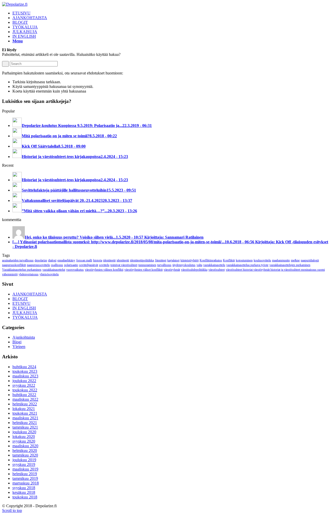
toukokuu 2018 (24, 497)
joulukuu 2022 (24, 380)
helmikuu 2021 (24, 422)
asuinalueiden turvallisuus (18, 260)
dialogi (52, 260)
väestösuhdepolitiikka (194, 269)
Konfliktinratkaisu (211, 260)
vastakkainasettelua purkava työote (247, 265)
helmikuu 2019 (24, 474)
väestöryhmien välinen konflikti (104, 269)
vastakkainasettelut (53, 269)
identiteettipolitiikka (142, 260)
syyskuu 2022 (23, 385)
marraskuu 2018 (25, 483)
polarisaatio (71, 265)
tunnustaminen (147, 265)
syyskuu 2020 (23, 441)
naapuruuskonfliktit (14, 265)
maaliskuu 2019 (25, 469)
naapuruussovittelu (38, 265)
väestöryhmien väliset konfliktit (143, 269)
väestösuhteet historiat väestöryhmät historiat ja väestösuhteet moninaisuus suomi (275, 269)
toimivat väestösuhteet (123, 265)
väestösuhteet (216, 269)
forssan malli (84, 260)
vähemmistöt (10, 274)
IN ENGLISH (24, 308)
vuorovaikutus (75, 269)
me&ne (295, 260)
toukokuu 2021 (24, 413)
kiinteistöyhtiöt (189, 260)
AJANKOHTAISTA (29, 294)
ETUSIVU (21, 303)
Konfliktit (229, 260)
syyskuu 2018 (23, 488)
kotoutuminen (244, 260)
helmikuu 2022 (24, 404)
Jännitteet (160, 260)
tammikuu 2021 (25, 427)
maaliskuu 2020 (25, 446)
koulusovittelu (262, 260)
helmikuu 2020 (24, 450)
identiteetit (109, 260)
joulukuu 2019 (24, 460)
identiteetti (123, 260)
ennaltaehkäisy (66, 260)
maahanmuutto (281, 260)
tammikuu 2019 (25, 478)
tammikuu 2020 (25, 455)
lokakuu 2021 (23, 408)
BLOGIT (20, 299)
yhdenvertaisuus (29, 274)
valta (199, 265)
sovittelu (104, 265)
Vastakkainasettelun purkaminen (21, 269)
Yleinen (18, 346)
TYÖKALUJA (25, 317)
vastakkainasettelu (214, 265)
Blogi (16, 342)
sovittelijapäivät (88, 265)
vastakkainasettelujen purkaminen (289, 265)
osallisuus (57, 265)
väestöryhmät (172, 269)
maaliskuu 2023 (25, 376)
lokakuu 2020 (23, 436)
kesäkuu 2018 (23, 492)
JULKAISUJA (24, 312)
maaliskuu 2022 (25, 399)
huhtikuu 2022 (24, 394)
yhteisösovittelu (49, 274)
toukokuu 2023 (24, 371)
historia (97, 260)
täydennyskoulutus (183, 265)
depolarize (41, 260)
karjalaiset (173, 260)
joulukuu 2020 (24, 432)
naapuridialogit (310, 260)
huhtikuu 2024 (24, 367)
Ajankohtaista (23, 337)
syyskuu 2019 (23, 464)
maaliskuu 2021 (25, 418)
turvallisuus (164, 265)
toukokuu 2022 (24, 390)
